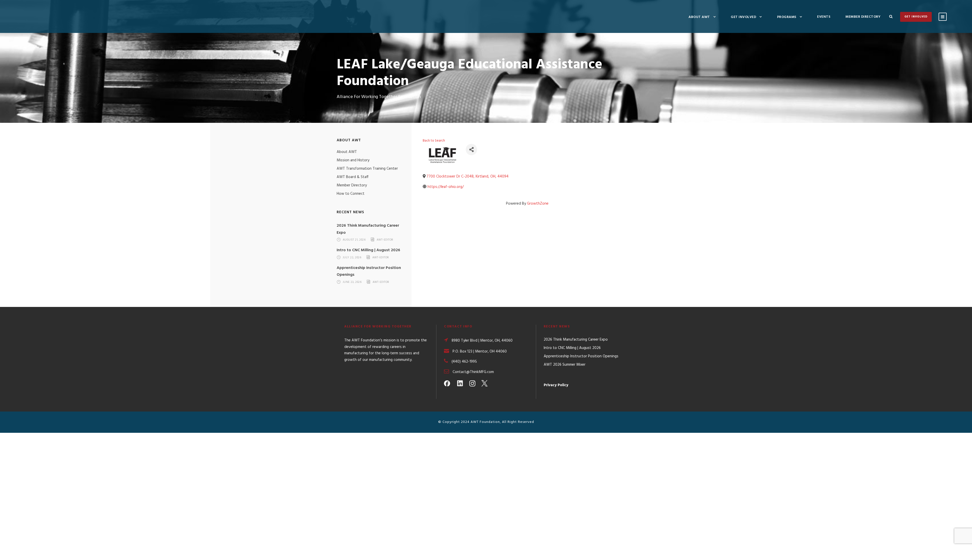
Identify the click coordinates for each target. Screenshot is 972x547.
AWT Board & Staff (353, 177)
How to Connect (350, 194)
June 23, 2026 (352, 282)
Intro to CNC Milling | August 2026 (368, 250)
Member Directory (862, 17)
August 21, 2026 (354, 240)
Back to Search (434, 140)
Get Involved (743, 17)
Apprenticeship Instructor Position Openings (581, 356)
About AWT (699, 17)
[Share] (471, 149)
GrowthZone (538, 204)
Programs (786, 17)
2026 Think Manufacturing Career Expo (576, 340)
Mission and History (353, 160)
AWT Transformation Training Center (367, 169)
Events (823, 17)
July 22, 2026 (352, 257)
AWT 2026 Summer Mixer (564, 365)
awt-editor (385, 240)
